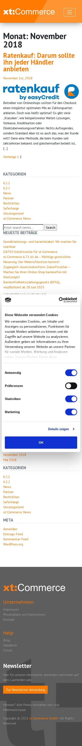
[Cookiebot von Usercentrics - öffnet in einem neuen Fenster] (59, 300)
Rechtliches (11, 203)
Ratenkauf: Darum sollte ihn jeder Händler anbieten (39, 62)
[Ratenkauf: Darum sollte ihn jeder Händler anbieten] (41, 91)
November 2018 (14, 455)
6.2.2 (6, 188)
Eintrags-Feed (13, 534)
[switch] (71, 385)
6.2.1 (6, 183)
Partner (8, 198)
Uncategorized (13, 213)
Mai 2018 (10, 460)
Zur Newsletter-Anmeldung (25, 690)
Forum (7, 650)
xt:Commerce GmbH (43, 718)
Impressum (11, 609)
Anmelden (10, 529)
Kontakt (9, 619)
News (7, 193)
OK (41, 442)
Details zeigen (58, 429)
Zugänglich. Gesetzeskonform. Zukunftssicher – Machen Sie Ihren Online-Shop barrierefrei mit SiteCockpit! (36, 272)
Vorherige (9, 157)
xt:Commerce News (17, 218)
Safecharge (11, 208)
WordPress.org (13, 544)
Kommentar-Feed (15, 539)
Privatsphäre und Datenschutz (24, 614)
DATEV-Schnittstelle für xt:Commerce (30, 252)
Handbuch (10, 645)
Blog (6, 640)
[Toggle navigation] (69, 12)
